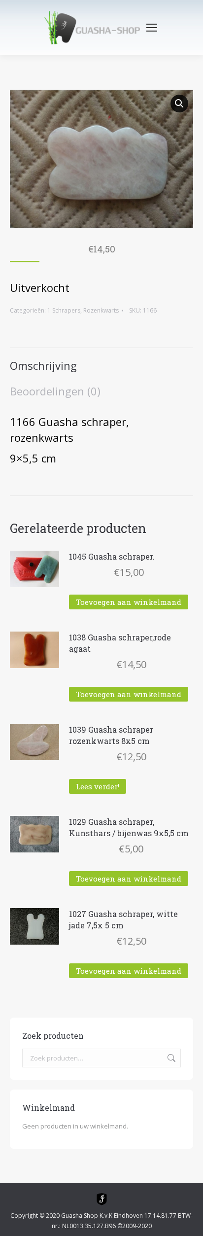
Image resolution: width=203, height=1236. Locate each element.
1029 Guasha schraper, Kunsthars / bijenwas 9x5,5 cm (129, 827)
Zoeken (170, 1058)
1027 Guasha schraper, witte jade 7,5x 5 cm (123, 919)
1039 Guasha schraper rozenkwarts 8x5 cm (111, 735)
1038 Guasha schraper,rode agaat (120, 643)
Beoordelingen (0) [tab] (55, 391)
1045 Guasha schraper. (112, 556)
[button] (179, 103)
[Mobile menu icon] (152, 28)
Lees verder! (97, 786)
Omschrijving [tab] (43, 365)
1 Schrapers (63, 310)
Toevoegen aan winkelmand (128, 602)
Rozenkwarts (101, 310)
